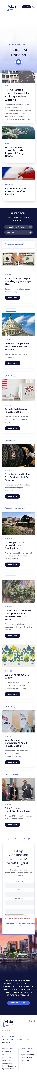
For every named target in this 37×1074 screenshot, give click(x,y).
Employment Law (12, 774)
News (26, 217)
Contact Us (6, 1052)
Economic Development (14, 508)
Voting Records (26, 1057)
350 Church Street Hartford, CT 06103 (16, 1039)
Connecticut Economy (14, 244)
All (9, 217)
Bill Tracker (25, 1060)
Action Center (26, 1052)
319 (24, 839)
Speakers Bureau (8, 1069)
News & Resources (9, 1066)
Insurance (6, 1060)
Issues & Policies (19, 227)
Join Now (27, 7)
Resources (18, 221)
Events (17, 217)
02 (16, 839)
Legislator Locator (27, 1054)
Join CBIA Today (18, 1003)
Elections (9, 375)
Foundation (6, 1057)
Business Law (11, 310)
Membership (7, 1063)
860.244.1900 (7, 1042)
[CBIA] (11, 8)
